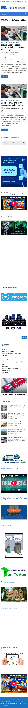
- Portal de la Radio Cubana (9, 360)
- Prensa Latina (5, 370)
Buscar (24, 337)
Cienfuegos (16, 42)
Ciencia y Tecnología (6, 42)
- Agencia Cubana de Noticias (9, 368)
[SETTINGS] (23, 143)
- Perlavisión (4, 349)
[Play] (4, 143)
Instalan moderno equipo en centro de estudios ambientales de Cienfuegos (13, 47)
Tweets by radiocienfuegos (9, 287)
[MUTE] (17, 143)
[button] (14, 227)
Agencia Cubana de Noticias (12, 52)
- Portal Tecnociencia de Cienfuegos (11, 358)
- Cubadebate (5, 366)
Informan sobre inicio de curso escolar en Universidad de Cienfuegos (17, 430)
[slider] (9, 143)
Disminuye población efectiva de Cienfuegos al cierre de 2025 (16, 422)
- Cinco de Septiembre (7, 351)
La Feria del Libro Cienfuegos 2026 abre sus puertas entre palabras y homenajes (16, 415)
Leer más (5, 76)
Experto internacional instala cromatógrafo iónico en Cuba (12, 104)
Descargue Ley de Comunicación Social (14, 394)
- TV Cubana (4, 372)
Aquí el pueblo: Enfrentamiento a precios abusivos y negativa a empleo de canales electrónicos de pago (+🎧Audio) (17, 440)
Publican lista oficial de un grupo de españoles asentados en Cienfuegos (16, 406)
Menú (4, 14)
